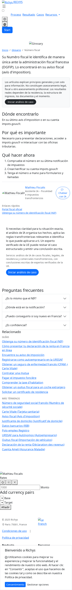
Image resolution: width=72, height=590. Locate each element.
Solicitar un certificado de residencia (25, 392)
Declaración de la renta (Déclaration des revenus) (33, 444)
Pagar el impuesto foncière (19, 378)
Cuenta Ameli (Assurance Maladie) (23, 449)
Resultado (28, 14)
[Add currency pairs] (8, 482)
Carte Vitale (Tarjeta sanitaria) (20, 411)
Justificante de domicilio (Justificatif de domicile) (32, 421)
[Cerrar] (14, 482)
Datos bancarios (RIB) (15, 426)
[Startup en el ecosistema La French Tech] (42, 522)
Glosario (16, 50)
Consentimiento (15, 584)
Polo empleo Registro (15, 430)
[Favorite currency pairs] (2, 482)
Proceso (16, 14)
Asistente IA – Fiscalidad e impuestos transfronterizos (38, 194)
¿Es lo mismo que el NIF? (21, 298)
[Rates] (4, 19)
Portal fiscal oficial (12, 209)
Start (7, 30)
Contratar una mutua (15, 373)
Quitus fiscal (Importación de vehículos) (27, 440)
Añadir (5, 507)
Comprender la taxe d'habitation (22, 382)
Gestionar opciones (38, 584)
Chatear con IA (62, 194)
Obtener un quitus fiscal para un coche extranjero (33, 387)
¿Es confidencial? (16, 325)
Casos (40, 14)
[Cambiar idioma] (4, 24)
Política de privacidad (15, 538)
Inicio (5, 50)
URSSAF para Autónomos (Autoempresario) (29, 435)
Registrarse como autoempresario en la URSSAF (32, 359)
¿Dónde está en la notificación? (25, 307)
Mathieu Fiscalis (35, 187)
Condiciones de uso (14, 531)
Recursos (51, 14)
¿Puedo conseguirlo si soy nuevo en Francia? (34, 316)
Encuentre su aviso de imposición (23, 355)
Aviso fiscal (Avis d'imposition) (21, 416)
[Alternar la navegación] (4, 6)
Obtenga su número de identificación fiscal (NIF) (29, 212)
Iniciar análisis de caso (20, 101)
